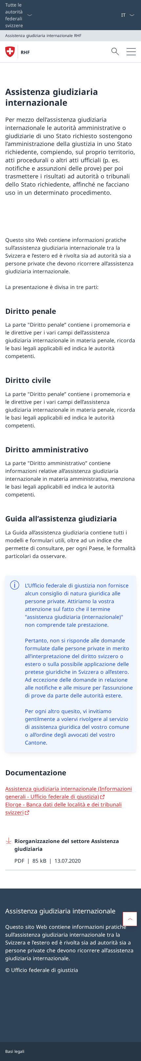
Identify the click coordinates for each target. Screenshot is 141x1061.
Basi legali (14, 1051)
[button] (130, 919)
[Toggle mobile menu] (131, 51)
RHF (25, 52)
